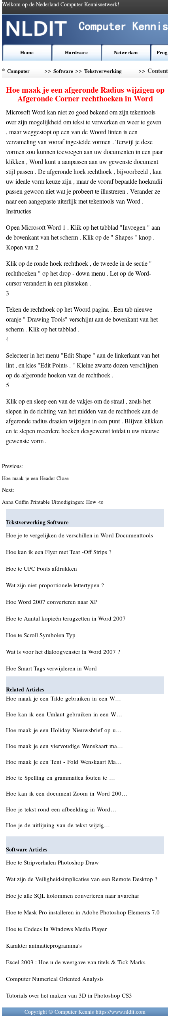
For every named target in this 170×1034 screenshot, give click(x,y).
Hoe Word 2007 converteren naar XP (51, 602)
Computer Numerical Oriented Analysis (55, 979)
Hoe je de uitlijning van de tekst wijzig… (58, 825)
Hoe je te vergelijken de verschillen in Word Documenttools (79, 535)
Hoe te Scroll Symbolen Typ (41, 635)
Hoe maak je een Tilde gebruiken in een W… (63, 698)
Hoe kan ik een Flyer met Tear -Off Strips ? (58, 552)
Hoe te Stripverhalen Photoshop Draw (52, 862)
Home (27, 52)
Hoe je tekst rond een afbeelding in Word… (61, 809)
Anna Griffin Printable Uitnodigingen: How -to (53, 501)
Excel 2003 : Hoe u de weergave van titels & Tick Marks (75, 962)
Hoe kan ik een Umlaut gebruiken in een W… (64, 714)
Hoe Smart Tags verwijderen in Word (51, 668)
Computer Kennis (18, 72)
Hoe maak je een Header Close (36, 478)
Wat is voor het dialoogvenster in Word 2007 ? (63, 651)
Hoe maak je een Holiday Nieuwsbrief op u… (64, 730)
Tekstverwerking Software (103, 72)
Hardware (76, 52)
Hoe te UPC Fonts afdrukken (41, 568)
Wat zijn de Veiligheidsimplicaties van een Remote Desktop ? (81, 879)
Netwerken (126, 52)
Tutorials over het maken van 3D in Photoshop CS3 (69, 995)
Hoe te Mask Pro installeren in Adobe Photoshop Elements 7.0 (83, 912)
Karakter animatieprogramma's (44, 945)
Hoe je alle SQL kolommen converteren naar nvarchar (72, 895)
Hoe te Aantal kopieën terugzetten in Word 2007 (66, 618)
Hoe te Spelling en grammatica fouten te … (60, 777)
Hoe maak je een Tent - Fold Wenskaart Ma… (64, 762)
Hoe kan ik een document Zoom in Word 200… (66, 793)
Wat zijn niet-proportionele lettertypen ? (55, 585)
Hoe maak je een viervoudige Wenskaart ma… (64, 746)
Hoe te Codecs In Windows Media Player (56, 929)
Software (63, 70)
